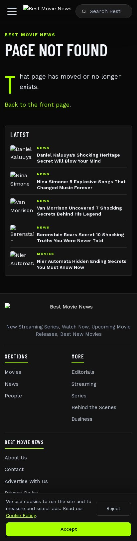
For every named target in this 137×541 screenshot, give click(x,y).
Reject (113, 508)
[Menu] (12, 11)
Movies (13, 372)
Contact (14, 469)
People (13, 396)
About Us (16, 458)
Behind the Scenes (93, 407)
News (12, 384)
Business (81, 419)
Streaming (83, 384)
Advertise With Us (26, 481)
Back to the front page (37, 104)
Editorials (82, 372)
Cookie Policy (21, 515)
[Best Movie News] (47, 11)
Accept (69, 529)
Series (78, 396)
